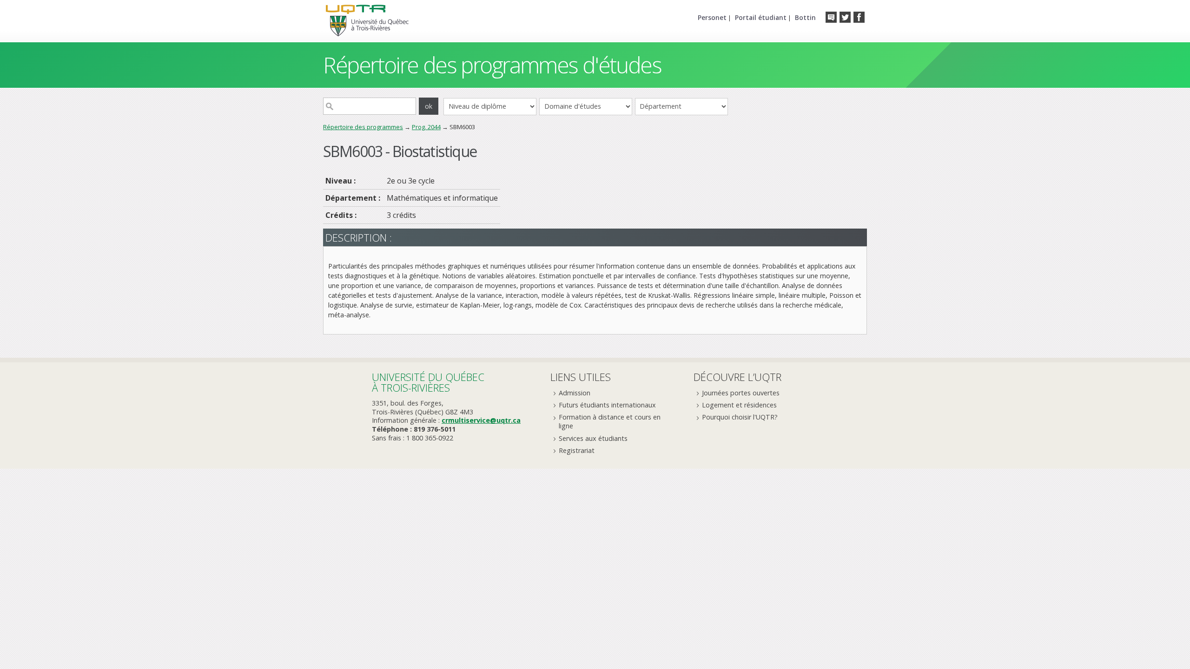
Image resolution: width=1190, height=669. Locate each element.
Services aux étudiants (593, 438)
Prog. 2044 (426, 127)
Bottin (805, 17)
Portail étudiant (761, 17)
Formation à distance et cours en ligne (610, 421)
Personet (712, 17)
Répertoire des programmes (363, 127)
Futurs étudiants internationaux (607, 404)
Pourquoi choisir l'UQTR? (740, 417)
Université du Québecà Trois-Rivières (428, 382)
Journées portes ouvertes (741, 392)
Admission (574, 392)
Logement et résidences (739, 404)
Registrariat (577, 450)
